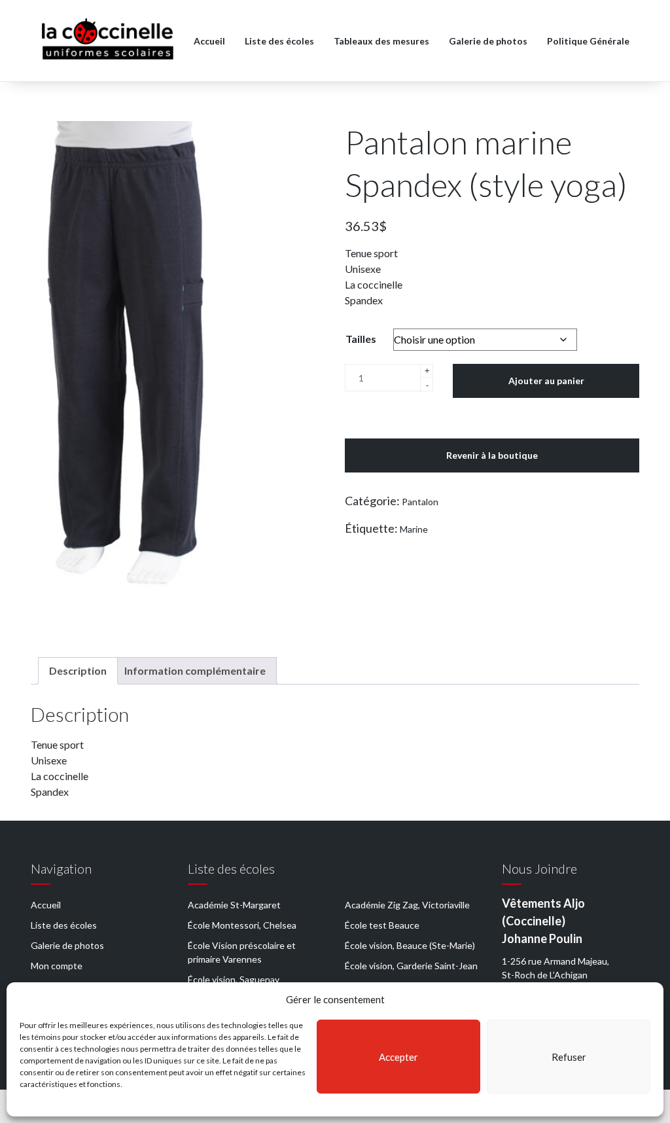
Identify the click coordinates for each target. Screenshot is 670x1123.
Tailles (360, 338)
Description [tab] (78, 670)
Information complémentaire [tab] (195, 670)
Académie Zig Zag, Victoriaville (407, 904)
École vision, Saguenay (233, 979)
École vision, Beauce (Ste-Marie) (410, 945)
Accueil (209, 40)
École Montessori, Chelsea (242, 925)
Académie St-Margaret (234, 904)
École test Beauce (382, 925)
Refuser (569, 1057)
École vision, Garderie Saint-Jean (411, 965)
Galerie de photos (488, 40)
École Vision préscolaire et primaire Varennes (242, 952)
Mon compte (56, 965)
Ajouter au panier (546, 380)
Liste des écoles (279, 40)
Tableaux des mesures (381, 40)
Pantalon (420, 501)
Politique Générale (588, 40)
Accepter (398, 1057)
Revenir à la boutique (492, 455)
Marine (414, 529)
